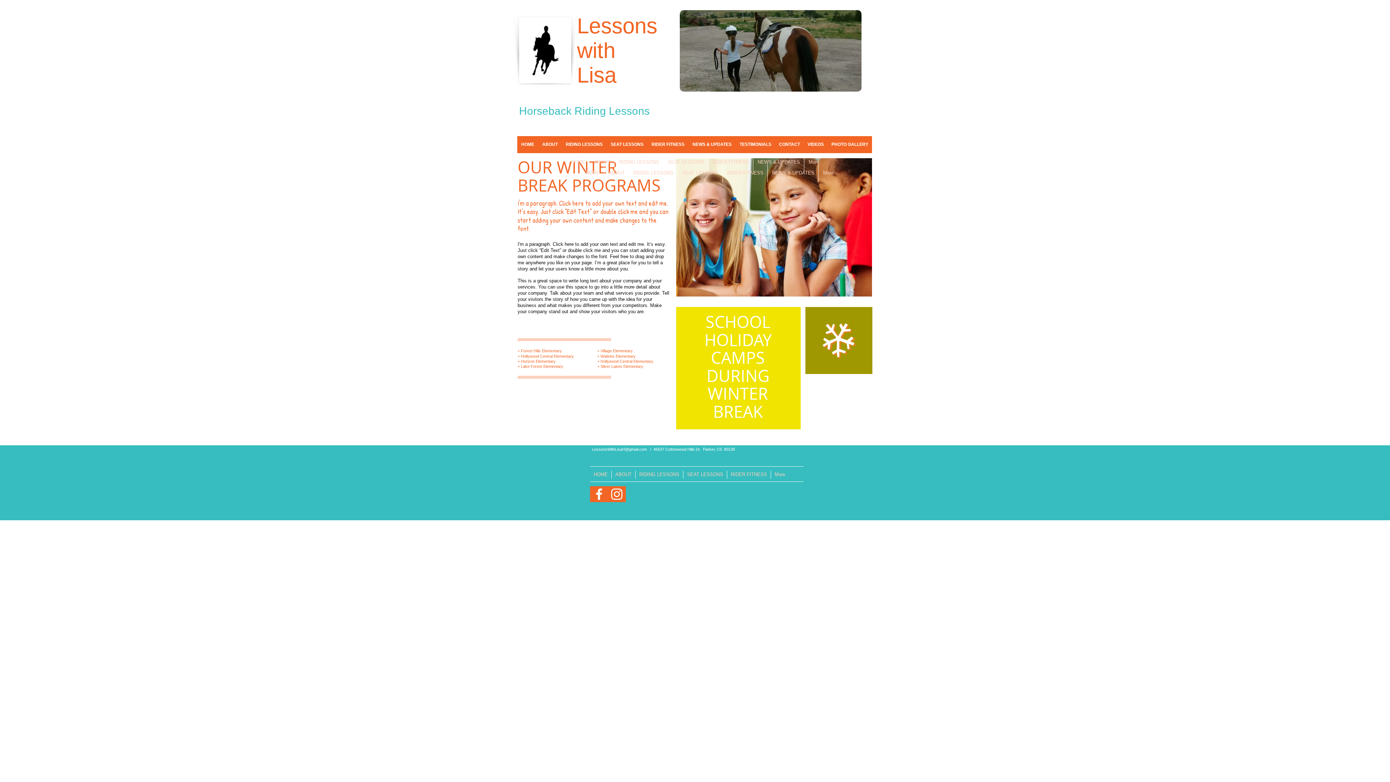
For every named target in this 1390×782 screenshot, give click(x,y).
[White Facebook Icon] (599, 494)
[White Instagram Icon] (616, 494)
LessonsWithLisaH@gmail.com (619, 449)
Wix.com (635, 530)
